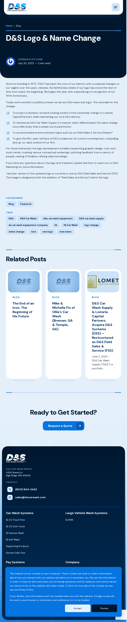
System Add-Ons (15, 552)
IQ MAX (69, 519)
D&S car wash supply (91, 218)
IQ (55, 225)
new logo (47, 231)
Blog (11, 203)
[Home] (16, 461)
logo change (91, 225)
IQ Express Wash (15, 532)
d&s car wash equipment (58, 218)
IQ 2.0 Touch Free (15, 519)
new (33, 231)
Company (72, 562)
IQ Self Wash (13, 539)
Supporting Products (17, 546)
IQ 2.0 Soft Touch (15, 526)
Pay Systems (15, 562)
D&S (11, 218)
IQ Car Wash (71, 225)
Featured (25, 203)
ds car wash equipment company (28, 225)
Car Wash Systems (19, 513)
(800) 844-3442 (26, 489)
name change (16, 231)
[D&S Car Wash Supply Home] (16, 7)
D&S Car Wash (28, 218)
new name (65, 231)
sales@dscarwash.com (30, 497)
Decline (104, 608)
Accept (78, 608)
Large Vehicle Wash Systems (86, 513)
